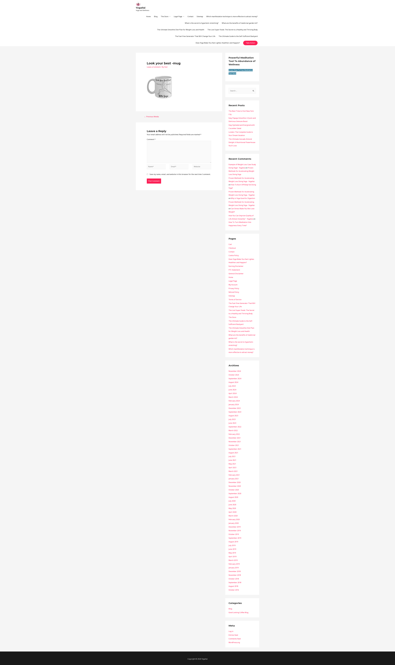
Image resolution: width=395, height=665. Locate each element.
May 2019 (232, 553)
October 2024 (234, 375)
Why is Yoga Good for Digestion (243, 198)
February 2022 (234, 434)
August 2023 (233, 415)
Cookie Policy (234, 255)
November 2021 (235, 441)
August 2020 (233, 497)
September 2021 (235, 449)
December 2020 (235, 482)
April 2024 (232, 393)
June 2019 (232, 549)
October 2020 (234, 490)
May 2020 (232, 508)
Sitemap (200, 16)
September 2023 (235, 412)
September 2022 (235, 427)
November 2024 (235, 371)
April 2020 (232, 512)
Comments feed (235, 639)
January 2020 (234, 523)
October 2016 (234, 590)
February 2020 (234, 519)
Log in (231, 631)
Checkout (232, 248)
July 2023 (232, 419)
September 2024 (235, 378)
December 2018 (235, 571)
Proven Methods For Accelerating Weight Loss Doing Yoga (241, 171)
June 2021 (232, 460)
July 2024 (232, 386)
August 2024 (233, 382)
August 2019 (233, 542)
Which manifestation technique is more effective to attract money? (232, 16)
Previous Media (151, 116)
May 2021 (232, 464)
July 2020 (232, 501)
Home (148, 16)
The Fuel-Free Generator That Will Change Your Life (195, 36)
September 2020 (235, 493)
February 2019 (234, 564)
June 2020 (232, 504)
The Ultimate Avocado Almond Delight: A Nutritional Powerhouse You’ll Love (242, 142)
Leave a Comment (153, 67)
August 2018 (233, 586)
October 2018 (234, 579)
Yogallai (140, 7)
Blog (155, 16)
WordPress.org (234, 642)
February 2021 (234, 475)
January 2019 (234, 568)
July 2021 (232, 456)
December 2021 (235, 438)
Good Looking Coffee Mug (238, 612)
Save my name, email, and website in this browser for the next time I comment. (180, 174)
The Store (164, 16)
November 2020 (235, 486)
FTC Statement (234, 270)
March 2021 (233, 471)
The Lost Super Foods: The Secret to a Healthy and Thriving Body (232, 30)
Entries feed (233, 635)
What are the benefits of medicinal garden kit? (240, 23)
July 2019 (232, 545)
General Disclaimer (236, 273)
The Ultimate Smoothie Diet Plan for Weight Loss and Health (180, 30)
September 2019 (235, 538)
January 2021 (234, 479)
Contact (190, 16)
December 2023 (235, 408)
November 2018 (235, 575)
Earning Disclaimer (236, 266)
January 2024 (234, 404)
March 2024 (233, 397)
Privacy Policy (234, 288)
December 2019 (235, 527)
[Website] (201, 167)
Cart (230, 244)
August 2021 (233, 453)
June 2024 (232, 390)
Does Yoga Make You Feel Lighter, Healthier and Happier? (218, 43)
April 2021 (232, 467)
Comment (151, 139)
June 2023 (232, 423)
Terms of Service (235, 299)
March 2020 (233, 516)
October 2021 (234, 445)
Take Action (250, 43)
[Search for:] (242, 91)
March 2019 (233, 560)
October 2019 (234, 534)
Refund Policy (234, 292)
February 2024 (234, 401)
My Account (233, 285)
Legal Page (178, 16)
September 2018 (235, 582)
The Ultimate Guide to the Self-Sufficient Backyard (238, 36)
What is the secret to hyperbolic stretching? (201, 23)
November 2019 (235, 530)
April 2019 (232, 556)
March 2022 (233, 430)
